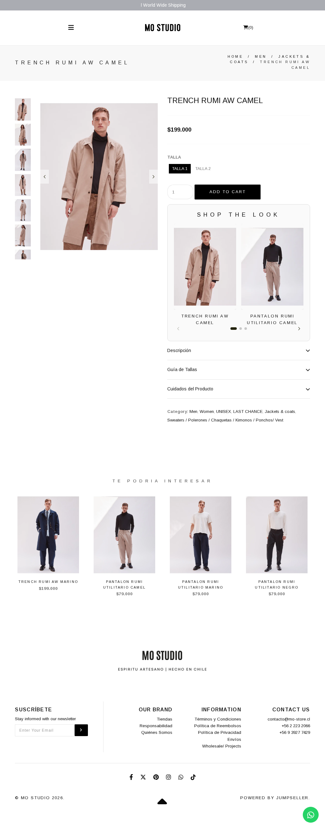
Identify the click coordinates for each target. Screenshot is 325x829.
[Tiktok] (193, 777)
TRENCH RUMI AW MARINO (48, 582)
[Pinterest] (156, 777)
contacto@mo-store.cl (289, 719)
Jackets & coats (280, 411)
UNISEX (223, 411)
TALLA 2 (203, 168)
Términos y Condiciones (218, 719)
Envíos (234, 739)
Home (235, 56)
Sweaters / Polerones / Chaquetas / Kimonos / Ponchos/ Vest (225, 420)
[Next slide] (153, 177)
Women (207, 411)
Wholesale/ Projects (221, 746)
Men (261, 56)
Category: (177, 411)
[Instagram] (169, 777)
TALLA (174, 157)
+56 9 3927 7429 (294, 732)
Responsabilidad (156, 725)
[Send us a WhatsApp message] (311, 815)
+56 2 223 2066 (296, 725)
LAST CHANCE (247, 411)
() (250, 27)
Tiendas (164, 719)
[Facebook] (132, 777)
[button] (299, 329)
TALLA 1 (180, 168)
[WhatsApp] (181, 777)
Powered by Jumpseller (274, 797)
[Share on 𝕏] (144, 777)
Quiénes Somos (156, 732)
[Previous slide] (44, 177)
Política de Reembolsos (217, 725)
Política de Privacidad (219, 732)
